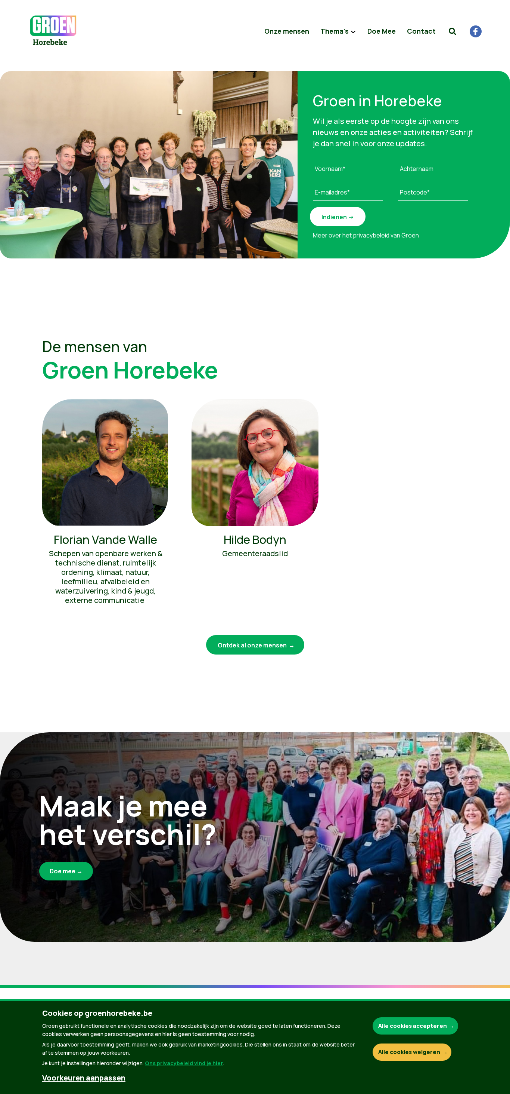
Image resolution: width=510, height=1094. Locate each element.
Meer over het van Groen (366, 235)
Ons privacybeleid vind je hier (184, 1063)
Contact (421, 31)
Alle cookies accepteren (412, 1026)
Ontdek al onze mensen (252, 645)
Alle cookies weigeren (409, 1052)
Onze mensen (286, 31)
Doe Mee (381, 31)
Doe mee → (66, 871)
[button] (452, 31)
